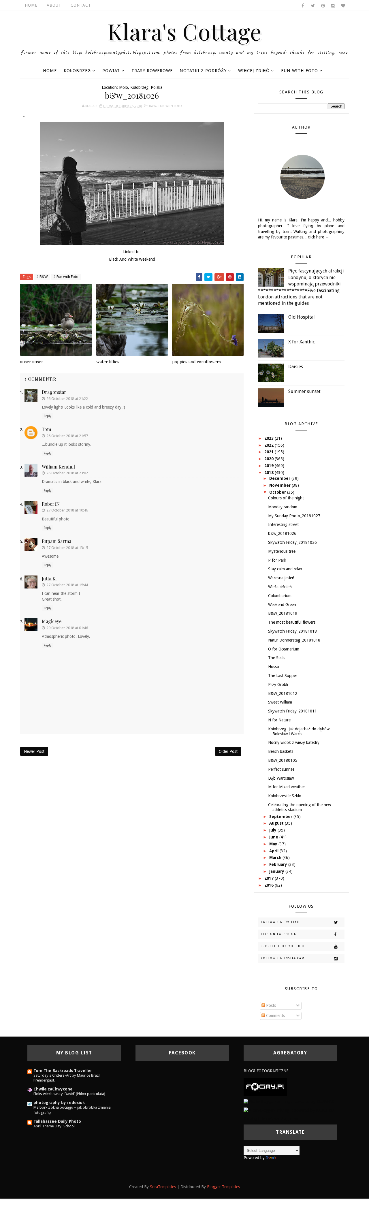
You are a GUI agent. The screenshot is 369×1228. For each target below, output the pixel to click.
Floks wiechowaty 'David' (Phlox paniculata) (69, 1094)
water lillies (107, 361)
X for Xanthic (301, 342)
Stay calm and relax (285, 569)
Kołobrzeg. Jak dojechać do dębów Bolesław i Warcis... (299, 731)
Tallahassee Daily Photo (57, 1121)
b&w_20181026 (282, 533)
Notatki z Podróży (203, 70)
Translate (285, 1157)
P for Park (277, 560)
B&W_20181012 (282, 693)
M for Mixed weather (286, 787)
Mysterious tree (281, 551)
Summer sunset (304, 391)
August (277, 823)
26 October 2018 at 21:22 (67, 398)
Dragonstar (54, 392)
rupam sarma (56, 541)
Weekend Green (282, 604)
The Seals (276, 657)
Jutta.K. (49, 579)
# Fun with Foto (65, 276)
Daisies (295, 366)
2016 (269, 885)
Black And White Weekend (132, 259)
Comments (275, 1015)
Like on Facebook (278, 934)
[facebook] (302, 5)
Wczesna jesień (281, 578)
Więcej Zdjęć (254, 70)
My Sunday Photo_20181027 (294, 516)
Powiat (111, 70)
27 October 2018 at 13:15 (67, 548)
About (54, 5)
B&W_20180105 (282, 760)
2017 (269, 878)
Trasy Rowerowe (152, 70)
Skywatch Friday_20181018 (292, 631)
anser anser (31, 361)
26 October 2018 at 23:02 (67, 473)
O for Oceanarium (283, 649)
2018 (269, 472)
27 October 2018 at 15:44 (67, 585)
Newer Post (34, 751)
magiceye (51, 621)
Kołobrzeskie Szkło (284, 795)
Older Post (228, 751)
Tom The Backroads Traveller (62, 1070)
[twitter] (312, 5)
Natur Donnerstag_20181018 (294, 640)
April (274, 851)
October (278, 492)
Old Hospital (301, 317)
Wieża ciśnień (280, 586)
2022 (269, 445)
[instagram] (333, 5)
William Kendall (58, 467)
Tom (46, 429)
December (280, 478)
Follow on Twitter (280, 922)
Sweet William (280, 702)
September (281, 816)
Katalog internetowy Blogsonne (271, 1118)
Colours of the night (286, 498)
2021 (269, 452)
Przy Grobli (278, 684)
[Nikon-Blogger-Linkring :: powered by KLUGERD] (289, 1110)
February (278, 864)
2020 (269, 458)
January (277, 871)
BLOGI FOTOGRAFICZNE (266, 1071)
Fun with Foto (299, 70)
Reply (47, 416)
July (273, 830)
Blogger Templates (223, 1186)
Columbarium (279, 595)
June (274, 837)
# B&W (42, 276)
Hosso (273, 666)
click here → (318, 237)
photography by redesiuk (59, 1102)
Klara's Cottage (185, 31)
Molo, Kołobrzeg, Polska (140, 87)
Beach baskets (280, 751)
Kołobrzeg (77, 70)
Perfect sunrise (281, 769)
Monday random (282, 507)
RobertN (51, 504)
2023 (269, 438)
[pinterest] (323, 5)
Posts (270, 1005)
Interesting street (283, 524)
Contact (81, 5)
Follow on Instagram (283, 958)
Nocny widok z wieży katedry (293, 742)
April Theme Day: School (54, 1126)
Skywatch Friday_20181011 (292, 711)
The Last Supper (282, 675)
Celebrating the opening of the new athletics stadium (299, 807)
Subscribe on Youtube (283, 946)
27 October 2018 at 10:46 (67, 510)
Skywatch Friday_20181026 (292, 542)
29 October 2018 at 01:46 (67, 628)
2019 (269, 465)
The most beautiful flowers (291, 622)
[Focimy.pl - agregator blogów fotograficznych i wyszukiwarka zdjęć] (265, 1086)
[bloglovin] (343, 5)
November (280, 485)
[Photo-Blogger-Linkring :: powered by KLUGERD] (289, 1101)
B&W (152, 106)
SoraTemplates (163, 1186)
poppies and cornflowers (196, 361)
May (273, 844)
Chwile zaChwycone (53, 1089)
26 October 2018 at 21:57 (67, 436)
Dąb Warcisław (281, 778)
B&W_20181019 (282, 613)
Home (31, 5)
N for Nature (279, 720)
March (276, 857)
